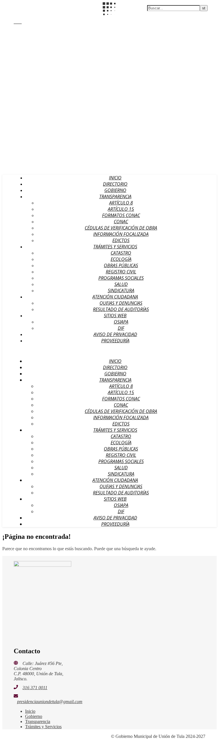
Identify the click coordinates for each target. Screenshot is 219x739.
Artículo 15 (121, 209)
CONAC (121, 221)
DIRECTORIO (115, 184)
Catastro (121, 253)
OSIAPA (121, 322)
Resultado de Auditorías (121, 309)
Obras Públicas (121, 265)
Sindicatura (121, 290)
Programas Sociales (121, 278)
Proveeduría (115, 340)
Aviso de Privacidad (115, 334)
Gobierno (115, 190)
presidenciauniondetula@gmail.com (49, 701)
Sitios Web (115, 315)
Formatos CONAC (121, 215)
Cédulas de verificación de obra (121, 228)
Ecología (121, 259)
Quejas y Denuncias (121, 303)
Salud (121, 284)
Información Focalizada (121, 234)
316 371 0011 (35, 687)
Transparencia (115, 196)
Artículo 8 (121, 203)
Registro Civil (121, 272)
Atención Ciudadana (115, 297)
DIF (121, 328)
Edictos (120, 240)
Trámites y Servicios (115, 246)
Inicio (115, 178)
